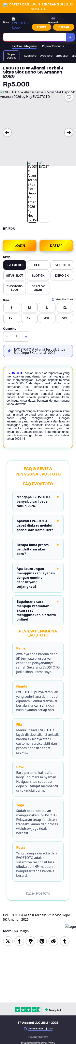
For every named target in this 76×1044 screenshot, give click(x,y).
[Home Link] (20, 23)
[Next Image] (68, 132)
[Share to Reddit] (53, 940)
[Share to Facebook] (19, 940)
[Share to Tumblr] (65, 940)
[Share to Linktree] (30, 940)
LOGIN (41, 27)
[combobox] (34, 37)
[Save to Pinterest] (42, 940)
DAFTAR (63, 27)
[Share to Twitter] (8, 940)
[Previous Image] (7, 132)
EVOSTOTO (15, 373)
